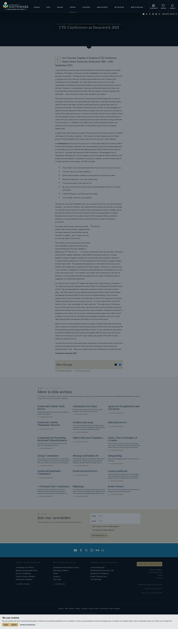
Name (94, 516)
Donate (163, 8)
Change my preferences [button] (27, 624)
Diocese (37, 7)
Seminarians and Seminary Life (102, 570)
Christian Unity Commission (85, 24)
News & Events (102, 7)
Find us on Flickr (156, 14)
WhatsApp (154, 8)
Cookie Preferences (92, 613)
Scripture (56, 576)
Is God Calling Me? (97, 567)
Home (64, 24)
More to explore (137, 7)
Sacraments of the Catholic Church (66, 567)
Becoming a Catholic (60, 570)
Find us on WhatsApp (159, 14)
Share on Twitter (115, 364)
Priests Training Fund (98, 576)
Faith (48, 7)
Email (94, 521)
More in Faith (60, 584)
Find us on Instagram (153, 14)
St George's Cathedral (24, 579)
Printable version (65, 370)
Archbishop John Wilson (25, 567)
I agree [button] (6, 624)
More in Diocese (24, 584)
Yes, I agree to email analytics (103, 530)
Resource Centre (168, 14)
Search (172, 8)
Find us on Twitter (150, 14)
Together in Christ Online (106, 24)
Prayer (55, 573)
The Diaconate (95, 579)
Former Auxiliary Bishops (25, 576)
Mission (72, 7)
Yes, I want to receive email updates (105, 526)
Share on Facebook (120, 364)
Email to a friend (84, 370)
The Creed (57, 579)
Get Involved (119, 7)
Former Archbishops (23, 573)
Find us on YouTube (143, 14)
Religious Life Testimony (99, 573)
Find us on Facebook (147, 14)
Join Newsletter (98, 535)
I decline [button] (14, 624)
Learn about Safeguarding (148, 564)
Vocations (86, 7)
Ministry (60, 7)
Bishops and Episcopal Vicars (26, 570)
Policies (83, 613)
